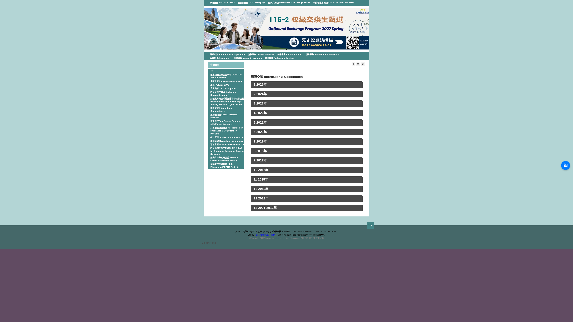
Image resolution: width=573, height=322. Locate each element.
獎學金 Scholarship (219, 58)
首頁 (257, 69)
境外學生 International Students (322, 54)
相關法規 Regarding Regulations (226, 141)
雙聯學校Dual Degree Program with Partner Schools (225, 122)
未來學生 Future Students (290, 54)
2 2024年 (260, 94)
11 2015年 (261, 179)
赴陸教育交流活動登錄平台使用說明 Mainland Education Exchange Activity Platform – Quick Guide (227, 101)
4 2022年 (260, 113)
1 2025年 (260, 84)
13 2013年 (261, 198)
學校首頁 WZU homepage (222, 2)
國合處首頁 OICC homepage (251, 2)
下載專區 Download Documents (226, 144)
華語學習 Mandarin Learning (248, 58)
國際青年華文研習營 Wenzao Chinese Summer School (224, 159)
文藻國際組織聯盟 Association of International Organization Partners (226, 131)
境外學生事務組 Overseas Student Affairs (333, 2)
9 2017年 (260, 160)
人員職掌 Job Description (223, 88)
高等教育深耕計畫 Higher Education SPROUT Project (224, 165)
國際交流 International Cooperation (227, 54)
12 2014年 (261, 189)
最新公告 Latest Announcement (226, 81)
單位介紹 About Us (219, 85)
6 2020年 (260, 132)
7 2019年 (260, 141)
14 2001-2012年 (265, 208)
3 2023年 (260, 103)
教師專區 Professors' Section (279, 58)
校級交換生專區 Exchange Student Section (223, 93)
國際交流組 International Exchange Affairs (289, 2)
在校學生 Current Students (261, 54)
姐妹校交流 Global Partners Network (223, 116)
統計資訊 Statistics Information (225, 137)
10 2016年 (261, 170)
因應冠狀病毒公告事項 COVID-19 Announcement (226, 76)
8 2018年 (260, 151)
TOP (370, 225)
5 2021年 (260, 122)
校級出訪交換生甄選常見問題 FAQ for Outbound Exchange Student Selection (227, 151)
